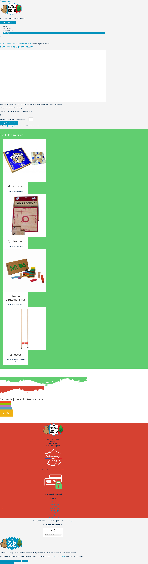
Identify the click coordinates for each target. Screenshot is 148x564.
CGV (55, 513)
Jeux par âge (7, 28)
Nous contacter (8, 30)
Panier (55, 506)
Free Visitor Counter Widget (54, 534)
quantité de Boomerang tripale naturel (12, 119)
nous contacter (59, 557)
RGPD (55, 515)
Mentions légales (54, 517)
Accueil (5, 26)
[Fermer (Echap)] (3, 561)
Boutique (7, 33)
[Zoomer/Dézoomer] (25, 561)
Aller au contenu (5, 1)
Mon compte (55, 504)
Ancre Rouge (69, 521)
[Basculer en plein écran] (17, 561)
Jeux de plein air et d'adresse (22, 44)
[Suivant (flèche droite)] (10, 563)
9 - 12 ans (36, 126)
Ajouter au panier (9, 123)
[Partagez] (10, 561)
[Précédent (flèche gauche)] (3, 563)
